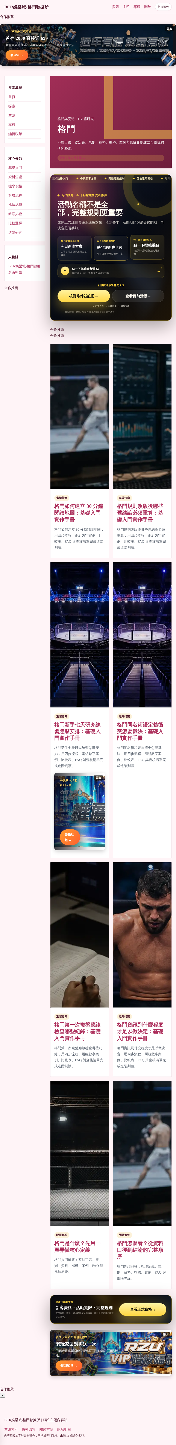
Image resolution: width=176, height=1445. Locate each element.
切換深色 (163, 6)
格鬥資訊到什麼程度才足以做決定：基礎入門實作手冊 (140, 1031)
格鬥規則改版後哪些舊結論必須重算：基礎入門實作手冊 (140, 512)
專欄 (137, 7)
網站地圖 (64, 1429)
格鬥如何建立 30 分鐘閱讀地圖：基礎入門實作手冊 (78, 512)
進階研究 (15, 232)
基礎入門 (15, 167)
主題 (126, 7)
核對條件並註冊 (83, 296)
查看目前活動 (138, 296)
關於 (147, 7)
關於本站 (46, 1429)
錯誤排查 (15, 214)
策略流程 (15, 195)
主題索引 (11, 1429)
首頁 (11, 97)
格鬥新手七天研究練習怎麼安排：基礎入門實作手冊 (77, 731)
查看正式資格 (143, 1309)
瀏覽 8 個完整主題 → (72, 157)
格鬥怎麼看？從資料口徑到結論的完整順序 (140, 1249)
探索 (115, 7)
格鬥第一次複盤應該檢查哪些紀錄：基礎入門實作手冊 (77, 1031)
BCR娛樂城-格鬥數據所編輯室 (24, 269)
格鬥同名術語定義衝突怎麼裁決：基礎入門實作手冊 (140, 731)
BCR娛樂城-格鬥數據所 (26, 7)
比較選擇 (15, 223)
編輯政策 (15, 134)
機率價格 (15, 186)
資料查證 (15, 177)
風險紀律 (15, 204)
